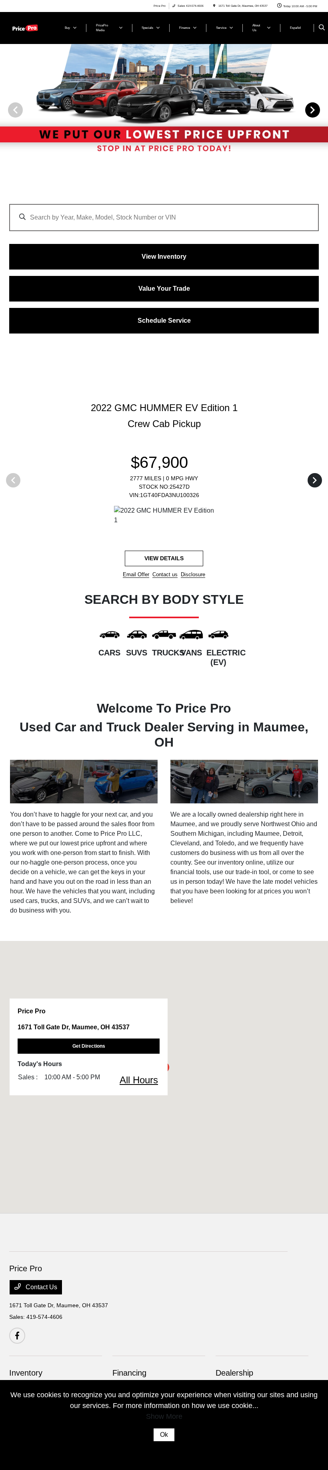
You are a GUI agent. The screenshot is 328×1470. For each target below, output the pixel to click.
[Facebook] (17, 1336)
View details (164, 558)
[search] (322, 28)
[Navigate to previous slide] (6, 110)
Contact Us (40, 1287)
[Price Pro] (30, 27)
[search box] (164, 213)
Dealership (234, 1372)
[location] (214, 5)
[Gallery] (164, 109)
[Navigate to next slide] (322, 110)
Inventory (25, 1372)
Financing (129, 1372)
